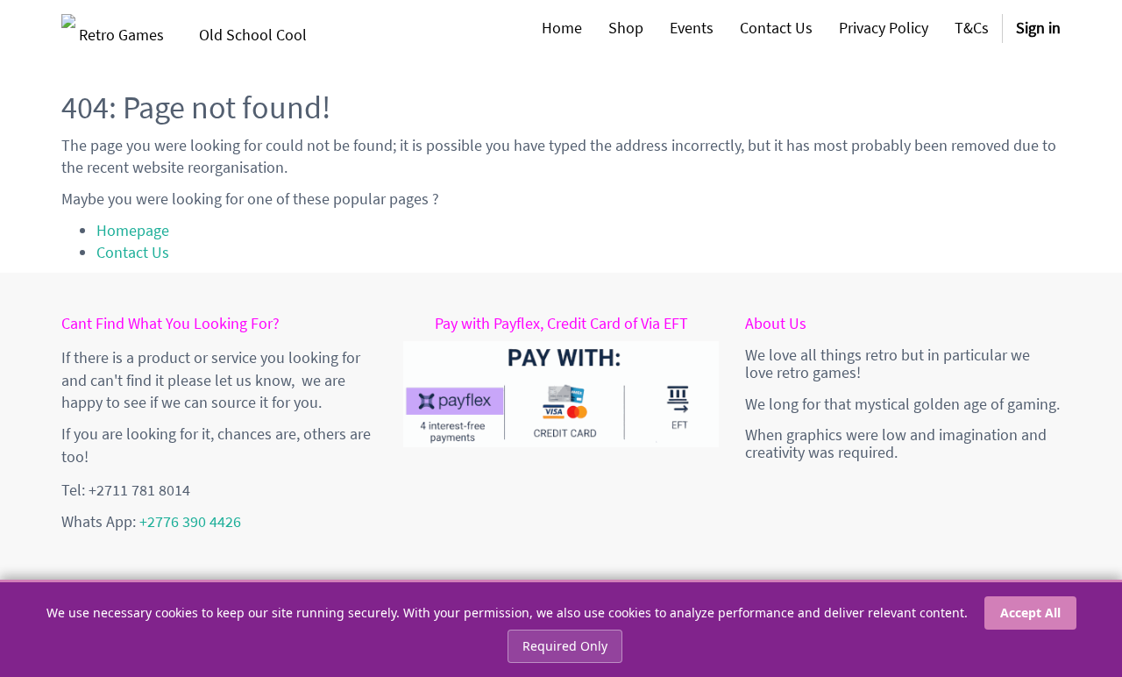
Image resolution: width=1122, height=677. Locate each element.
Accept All (1030, 612)
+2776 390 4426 (190, 521)
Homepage (132, 230)
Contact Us (132, 252)
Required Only (564, 646)
